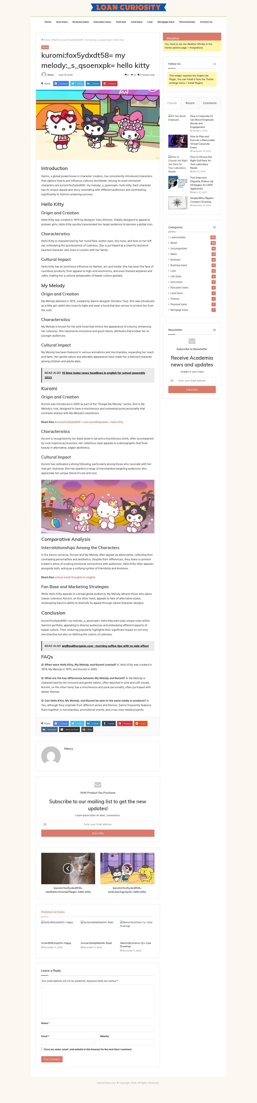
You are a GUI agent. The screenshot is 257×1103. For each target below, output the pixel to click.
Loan (150, 21)
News (173, 254)
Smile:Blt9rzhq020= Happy (56, 943)
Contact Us (206, 21)
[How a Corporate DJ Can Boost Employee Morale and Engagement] (178, 120)
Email (45, 1036)
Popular (172, 103)
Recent (190, 103)
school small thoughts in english (75, 577)
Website (104, 1036)
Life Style (175, 276)
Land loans (136, 21)
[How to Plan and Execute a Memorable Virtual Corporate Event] (178, 141)
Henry (51, 74)
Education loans (102, 21)
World (55, 39)
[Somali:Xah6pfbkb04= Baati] (98, 930)
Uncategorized (178, 248)
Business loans (81, 21)
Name (45, 1023)
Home (48, 21)
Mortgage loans (166, 21)
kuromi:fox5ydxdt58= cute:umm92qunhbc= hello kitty (89, 422)
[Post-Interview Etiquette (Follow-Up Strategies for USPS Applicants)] (178, 182)
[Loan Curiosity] (128, 7)
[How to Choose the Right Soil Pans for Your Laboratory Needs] (178, 164)
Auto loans (62, 21)
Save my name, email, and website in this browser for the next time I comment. (88, 1049)
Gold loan (121, 21)
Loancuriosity (178, 237)
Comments (210, 103)
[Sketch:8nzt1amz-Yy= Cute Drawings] (137, 930)
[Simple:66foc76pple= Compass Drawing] (178, 202)
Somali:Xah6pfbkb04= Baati (96, 943)
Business (175, 259)
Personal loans (187, 21)
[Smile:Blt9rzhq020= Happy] (58, 930)
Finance (174, 298)
